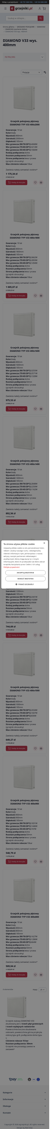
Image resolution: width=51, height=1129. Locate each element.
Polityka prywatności (12, 567)
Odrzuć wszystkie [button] (25, 579)
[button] (25, 584)
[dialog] (24, 564)
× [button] (44, 543)
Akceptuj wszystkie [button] (25, 573)
